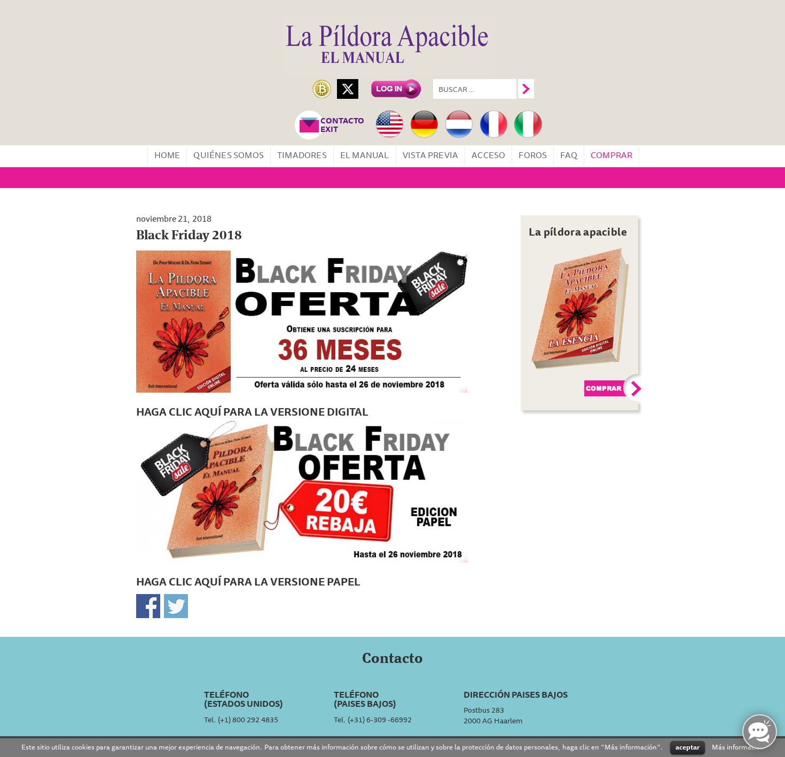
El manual (364, 155)
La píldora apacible (578, 231)
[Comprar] (581, 308)
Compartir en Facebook (148, 606)
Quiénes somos (228, 155)
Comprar (611, 155)
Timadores (302, 155)
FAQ (568, 155)
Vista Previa (430, 155)
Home (167, 155)
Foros (533, 155)
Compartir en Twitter (176, 606)
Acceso (488, 155)
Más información (738, 746)
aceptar (688, 747)
